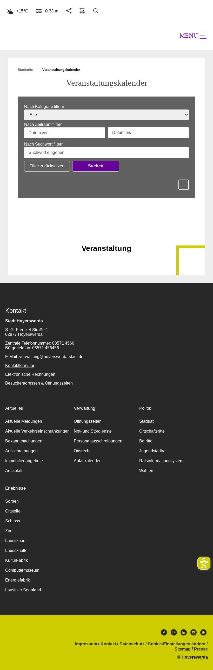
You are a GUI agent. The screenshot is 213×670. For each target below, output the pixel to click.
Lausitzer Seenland (23, 590)
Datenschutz (131, 644)
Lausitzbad (15, 540)
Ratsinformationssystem (161, 461)
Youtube (193, 633)
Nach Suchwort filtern (44, 144)
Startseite (25, 70)
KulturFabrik (16, 560)
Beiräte (145, 441)
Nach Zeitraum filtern (43, 124)
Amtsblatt (13, 470)
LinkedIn (183, 633)
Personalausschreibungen (98, 441)
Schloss (12, 521)
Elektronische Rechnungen (30, 374)
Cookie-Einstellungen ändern (176, 644)
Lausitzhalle (16, 550)
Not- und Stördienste (93, 431)
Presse (201, 649)
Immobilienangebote (24, 461)
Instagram (173, 633)
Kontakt (108, 644)
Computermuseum (22, 570)
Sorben (12, 501)
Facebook (163, 633)
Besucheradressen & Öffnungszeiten (39, 383)
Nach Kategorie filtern (44, 107)
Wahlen (146, 470)
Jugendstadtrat (153, 451)
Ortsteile (13, 511)
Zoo (8, 531)
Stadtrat (146, 421)
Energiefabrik (17, 580)
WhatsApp (203, 633)
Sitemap (183, 649)
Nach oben (106, 236)
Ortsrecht (82, 451)
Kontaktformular (19, 365)
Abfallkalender (87, 461)
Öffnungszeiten (88, 421)
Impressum (86, 644)
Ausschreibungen (21, 451)
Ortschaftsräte (152, 431)
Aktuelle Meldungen (23, 421)
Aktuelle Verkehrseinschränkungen (37, 431)
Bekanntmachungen (23, 441)
